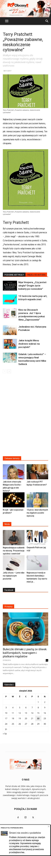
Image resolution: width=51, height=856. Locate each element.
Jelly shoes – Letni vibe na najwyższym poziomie (13, 576)
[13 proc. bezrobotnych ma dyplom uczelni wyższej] (37, 499)
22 (38, 718)
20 (26, 718)
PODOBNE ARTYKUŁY (14, 275)
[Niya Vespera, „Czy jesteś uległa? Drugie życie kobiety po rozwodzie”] (10, 286)
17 (6, 718)
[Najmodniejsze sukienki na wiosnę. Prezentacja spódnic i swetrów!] (14, 537)
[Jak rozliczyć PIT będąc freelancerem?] (37, 471)
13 (26, 713)
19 (20, 718)
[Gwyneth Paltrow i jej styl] (37, 537)
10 (6, 713)
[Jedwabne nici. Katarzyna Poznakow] (10, 330)
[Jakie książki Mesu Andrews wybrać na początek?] (10, 344)
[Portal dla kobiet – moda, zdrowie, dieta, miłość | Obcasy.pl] (25, 8)
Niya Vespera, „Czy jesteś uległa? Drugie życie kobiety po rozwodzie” (32, 285)
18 (13, 718)
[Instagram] (25, 817)
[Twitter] (33, 817)
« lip (5, 733)
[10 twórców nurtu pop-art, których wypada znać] (10, 299)
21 (32, 718)
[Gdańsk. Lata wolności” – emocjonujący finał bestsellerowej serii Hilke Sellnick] (10, 358)
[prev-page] (4, 371)
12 (20, 713)
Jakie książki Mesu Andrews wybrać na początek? (29, 343)
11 (13, 713)
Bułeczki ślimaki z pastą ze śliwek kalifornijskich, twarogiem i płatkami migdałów (25, 653)
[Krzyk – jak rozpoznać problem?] (14, 499)
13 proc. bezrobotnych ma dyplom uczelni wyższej (37, 513)
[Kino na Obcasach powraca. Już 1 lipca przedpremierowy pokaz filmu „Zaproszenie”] (10, 313)
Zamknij (49, 826)
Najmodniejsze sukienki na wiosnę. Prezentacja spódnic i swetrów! (13, 550)
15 (38, 713)
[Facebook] (18, 817)
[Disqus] (25, 416)
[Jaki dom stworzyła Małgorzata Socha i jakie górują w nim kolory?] (14, 471)
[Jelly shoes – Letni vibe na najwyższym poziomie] (14, 562)
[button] (6, 21)
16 (45, 713)
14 (32, 713)
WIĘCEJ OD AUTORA (36, 275)
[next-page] (9, 371)
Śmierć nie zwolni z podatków (25, 832)
